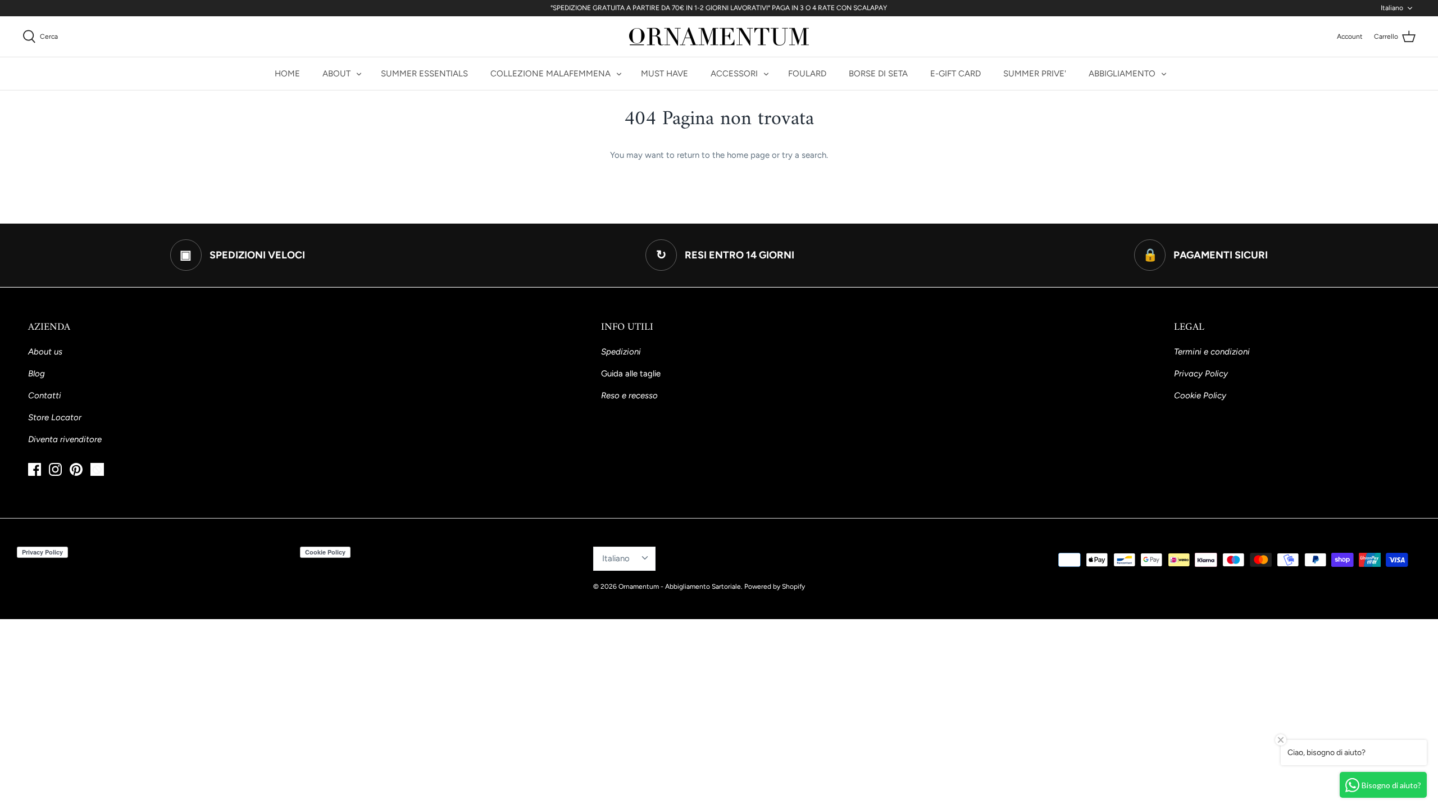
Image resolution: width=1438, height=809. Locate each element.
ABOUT (336, 74)
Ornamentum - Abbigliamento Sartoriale (679, 586)
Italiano (1392, 8)
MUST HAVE (664, 74)
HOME (287, 74)
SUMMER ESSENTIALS (424, 74)
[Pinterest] (76, 469)
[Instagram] (55, 469)
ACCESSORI (734, 74)
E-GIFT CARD (955, 74)
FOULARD (807, 74)
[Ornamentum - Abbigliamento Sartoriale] (719, 37)
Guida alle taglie (631, 374)
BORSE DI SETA (878, 74)
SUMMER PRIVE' (1034, 74)
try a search (804, 155)
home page (748, 155)
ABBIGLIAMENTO (1122, 74)
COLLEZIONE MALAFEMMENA (550, 74)
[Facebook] (34, 469)
